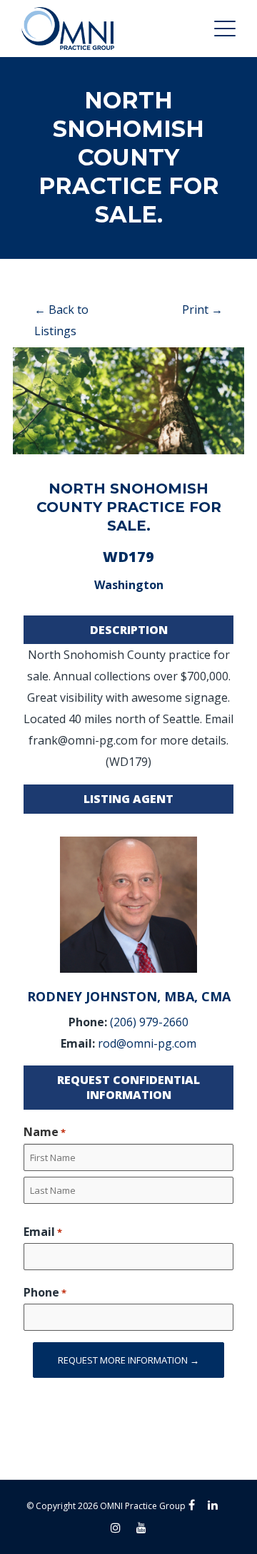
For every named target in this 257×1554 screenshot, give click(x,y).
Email (43, 1231)
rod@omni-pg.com (147, 1043)
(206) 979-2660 (149, 1022)
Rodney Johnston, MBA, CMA (129, 996)
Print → (202, 309)
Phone (45, 1292)
